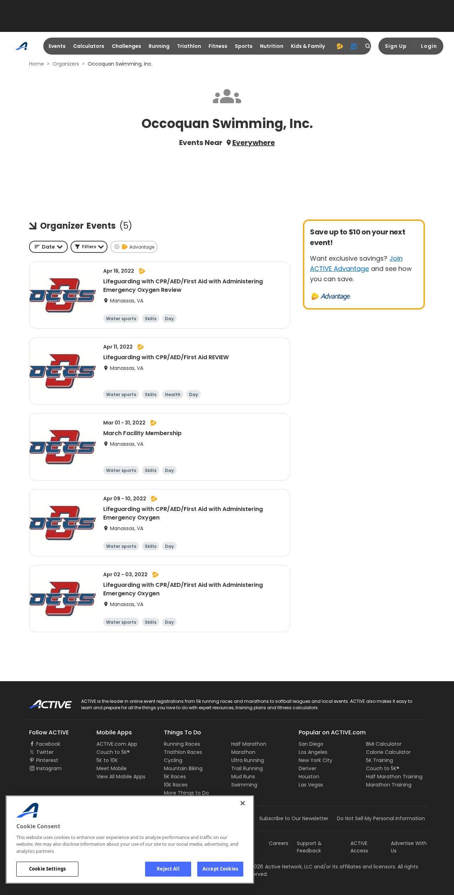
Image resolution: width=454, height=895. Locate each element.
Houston (309, 776)
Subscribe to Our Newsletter (293, 818)
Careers (278, 843)
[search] (368, 46)
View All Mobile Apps (120, 776)
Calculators (88, 46)
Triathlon (189, 46)
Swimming (244, 784)
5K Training (379, 760)
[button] (89, 247)
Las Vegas (311, 784)
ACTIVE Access (359, 847)
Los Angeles (313, 752)
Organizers (65, 63)
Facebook (48, 743)
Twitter (45, 752)
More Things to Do (186, 792)
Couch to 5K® (113, 752)
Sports (244, 46)
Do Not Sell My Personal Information (381, 818)
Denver (307, 768)
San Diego (311, 743)
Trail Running (247, 768)
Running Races (182, 743)
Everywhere (253, 143)
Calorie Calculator (388, 752)
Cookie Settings (47, 869)
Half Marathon (248, 743)
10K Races (176, 784)
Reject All (168, 869)
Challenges (126, 46)
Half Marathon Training (394, 776)
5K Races (175, 776)
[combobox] (48, 247)
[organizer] (354, 46)
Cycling (173, 760)
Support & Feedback (309, 847)
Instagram (49, 768)
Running (159, 46)
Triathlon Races (183, 752)
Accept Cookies (220, 869)
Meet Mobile (111, 768)
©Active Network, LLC (278, 866)
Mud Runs (243, 776)
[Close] (242, 803)
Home (36, 63)
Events (57, 46)
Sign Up (396, 46)
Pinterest (47, 760)
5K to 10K (107, 760)
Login (429, 46)
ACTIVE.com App (116, 743)
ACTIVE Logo (44, 701)
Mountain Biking (183, 768)
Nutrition (271, 46)
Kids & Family (308, 46)
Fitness (218, 46)
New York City (315, 760)
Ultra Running (247, 760)
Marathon (243, 752)
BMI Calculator (384, 743)
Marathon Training (388, 784)
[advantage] (339, 46)
